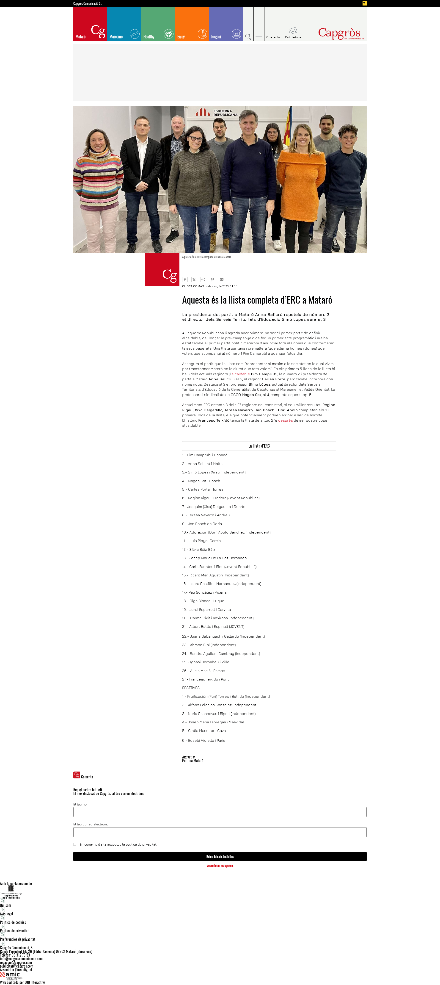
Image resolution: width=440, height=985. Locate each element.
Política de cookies (13, 922)
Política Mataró (192, 760)
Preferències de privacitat (17, 939)
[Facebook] (185, 279)
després (285, 420)
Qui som (5, 905)
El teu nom (81, 804)
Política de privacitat (14, 930)
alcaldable (240, 374)
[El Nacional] (365, 3)
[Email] (221, 279)
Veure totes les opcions (220, 865)
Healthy (148, 36)
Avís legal (6, 913)
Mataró (80, 36)
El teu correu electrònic (91, 824)
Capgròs (331, 34)
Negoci (216, 36)
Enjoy (181, 36)
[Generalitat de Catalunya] (220, 891)
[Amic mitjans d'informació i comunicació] (220, 976)
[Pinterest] (212, 279)
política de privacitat (141, 844)
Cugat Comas (193, 286)
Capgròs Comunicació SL (87, 3)
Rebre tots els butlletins (220, 856)
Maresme (116, 36)
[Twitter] (194, 279)
